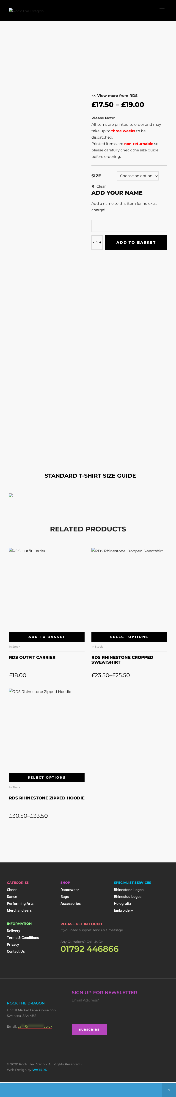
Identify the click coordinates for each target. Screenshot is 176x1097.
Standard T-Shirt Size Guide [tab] (90, 475)
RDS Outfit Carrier (32, 657)
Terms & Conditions (23, 938)
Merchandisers (19, 910)
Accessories (70, 903)
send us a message (108, 930)
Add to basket (136, 242)
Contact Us (16, 951)
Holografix (122, 903)
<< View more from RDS (114, 95)
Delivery (13, 931)
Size (96, 175)
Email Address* (85, 1000)
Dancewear (69, 890)
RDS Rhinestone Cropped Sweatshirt (122, 660)
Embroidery (123, 910)
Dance (12, 897)
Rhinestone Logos (128, 890)
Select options (129, 637)
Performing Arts (20, 903)
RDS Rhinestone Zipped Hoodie (47, 798)
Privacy (13, 944)
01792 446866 (89, 949)
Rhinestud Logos (127, 897)
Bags (64, 897)
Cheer (12, 890)
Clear (101, 186)
